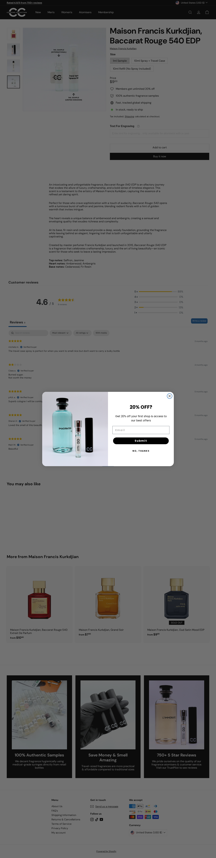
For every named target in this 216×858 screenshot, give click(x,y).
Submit (141, 441)
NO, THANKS (141, 450)
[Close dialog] (169, 396)
